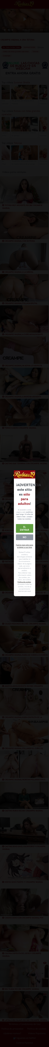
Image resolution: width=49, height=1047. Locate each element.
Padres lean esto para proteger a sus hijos (24, 546)
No (24, 537)
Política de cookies (24, 582)
